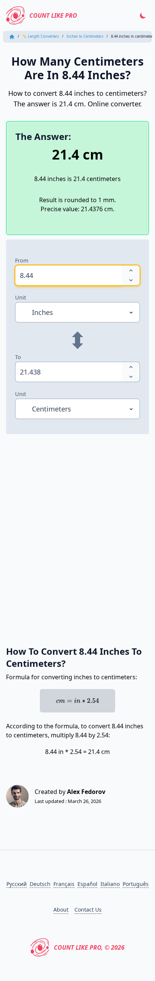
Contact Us (88, 909)
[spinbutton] (68, 275)
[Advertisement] (77, 531)
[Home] (12, 37)
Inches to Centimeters (85, 36)
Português (136, 883)
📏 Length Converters (40, 36)
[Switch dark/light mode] (142, 15)
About (60, 909)
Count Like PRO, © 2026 (89, 947)
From (21, 260)
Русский (16, 883)
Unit (20, 297)
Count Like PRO (53, 15)
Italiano (110, 883)
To (18, 357)
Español (87, 883)
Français (63, 883)
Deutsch (40, 883)
